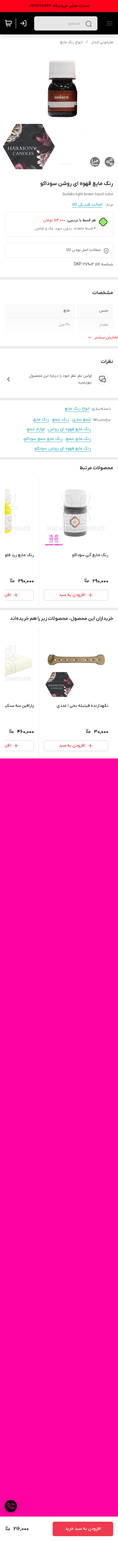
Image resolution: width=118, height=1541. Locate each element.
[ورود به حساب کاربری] (24, 23)
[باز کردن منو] (108, 23)
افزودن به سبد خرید (83, 1529)
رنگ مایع (41, 419)
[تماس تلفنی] (11, 1506)
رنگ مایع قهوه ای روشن (69, 429)
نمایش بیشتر (106, 337)
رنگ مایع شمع (78, 439)
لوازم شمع (36, 429)
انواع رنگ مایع (71, 42)
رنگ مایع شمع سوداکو (43, 439)
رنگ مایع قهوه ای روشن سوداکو (62, 448)
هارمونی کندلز (102, 42)
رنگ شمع (60, 419)
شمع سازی (81, 419)
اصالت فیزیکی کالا (87, 204)
